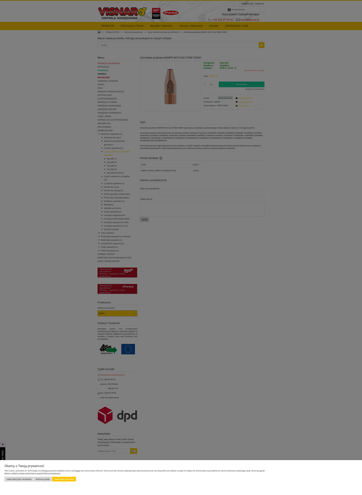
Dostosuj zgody (43, 479)
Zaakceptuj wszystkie (64, 479)
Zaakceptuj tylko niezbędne (19, 479)
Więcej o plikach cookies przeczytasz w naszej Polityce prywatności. (33, 473)
